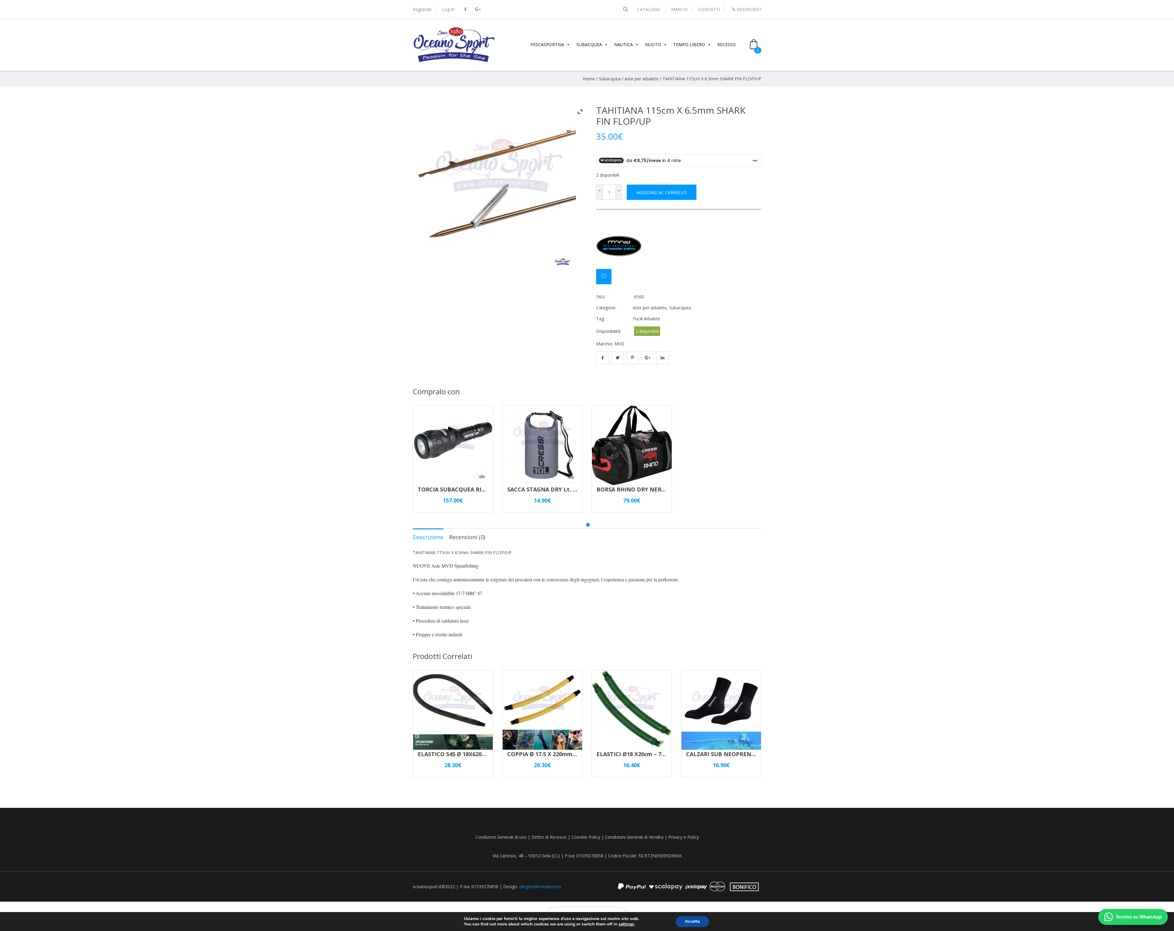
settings (626, 924)
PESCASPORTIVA (547, 44)
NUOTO (653, 44)
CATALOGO (648, 9)
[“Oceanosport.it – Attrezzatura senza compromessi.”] (454, 61)
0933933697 (749, 9)
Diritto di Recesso (549, 837)
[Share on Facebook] (602, 357)
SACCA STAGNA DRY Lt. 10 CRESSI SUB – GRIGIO (572, 489)
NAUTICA (623, 44)
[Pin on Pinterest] (632, 357)
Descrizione (428, 537)
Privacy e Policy (683, 837)
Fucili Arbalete (646, 319)
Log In (448, 9)
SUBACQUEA (589, 44)
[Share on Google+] (647, 357)
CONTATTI (709, 9)
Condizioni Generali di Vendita (634, 837)
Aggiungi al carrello (662, 192)
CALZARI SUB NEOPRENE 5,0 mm (731, 754)
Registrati (422, 9)
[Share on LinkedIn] (662, 357)
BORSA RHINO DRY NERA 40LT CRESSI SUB (654, 489)
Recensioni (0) (467, 537)
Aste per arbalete (642, 79)
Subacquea (610, 79)
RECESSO (726, 44)
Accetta (692, 921)
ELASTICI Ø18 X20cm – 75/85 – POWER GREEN (657, 754)
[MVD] (619, 246)
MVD (619, 344)
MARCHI (679, 9)
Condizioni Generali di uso (500, 837)
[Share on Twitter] (617, 357)
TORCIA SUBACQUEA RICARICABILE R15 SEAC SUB (485, 489)
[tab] (428, 536)
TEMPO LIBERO (689, 44)
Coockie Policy (585, 837)
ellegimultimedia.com (540, 886)
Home (589, 79)
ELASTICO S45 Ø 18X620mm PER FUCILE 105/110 (482, 754)
